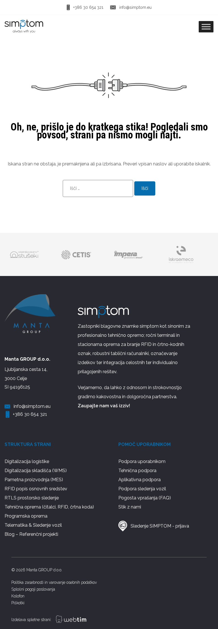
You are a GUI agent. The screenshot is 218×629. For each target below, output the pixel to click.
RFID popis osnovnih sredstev (36, 488)
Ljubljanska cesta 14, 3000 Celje (26, 374)
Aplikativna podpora (139, 479)
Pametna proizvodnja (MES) (34, 479)
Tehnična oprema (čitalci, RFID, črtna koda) (49, 507)
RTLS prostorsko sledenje (32, 498)
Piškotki (17, 603)
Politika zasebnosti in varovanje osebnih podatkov (54, 582)
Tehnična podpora (137, 470)
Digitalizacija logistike (27, 461)
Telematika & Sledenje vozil (33, 525)
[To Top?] (206, 594)
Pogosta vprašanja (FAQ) (144, 498)
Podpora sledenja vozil (142, 488)
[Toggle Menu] (206, 26)
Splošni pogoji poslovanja (33, 589)
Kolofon (17, 596)
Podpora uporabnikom (141, 461)
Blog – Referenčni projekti (31, 534)
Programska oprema (26, 516)
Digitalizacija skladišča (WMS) (36, 470)
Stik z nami (129, 507)
